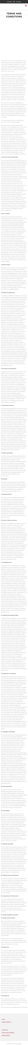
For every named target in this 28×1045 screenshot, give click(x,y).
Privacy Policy (6, 1035)
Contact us (5, 1030)
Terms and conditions (8, 1032)
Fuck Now (18, 1)
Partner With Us (6, 1022)
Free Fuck (9, 1)
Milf (14, 1)
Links (3, 1019)
